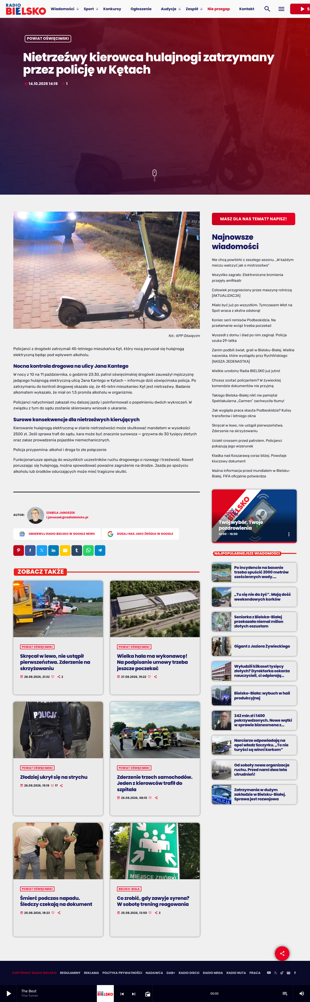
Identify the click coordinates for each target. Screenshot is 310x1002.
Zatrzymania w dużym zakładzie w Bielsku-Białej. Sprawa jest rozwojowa (260, 794)
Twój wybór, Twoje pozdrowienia (241, 525)
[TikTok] (282, 973)
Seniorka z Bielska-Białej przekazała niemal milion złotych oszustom (258, 621)
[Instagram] (288, 973)
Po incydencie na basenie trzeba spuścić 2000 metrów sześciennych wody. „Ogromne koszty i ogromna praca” (261, 577)
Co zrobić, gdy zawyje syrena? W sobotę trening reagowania (153, 901)
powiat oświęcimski (48, 38)
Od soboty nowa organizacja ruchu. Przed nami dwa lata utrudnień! (261, 769)
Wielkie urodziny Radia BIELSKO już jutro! (246, 371)
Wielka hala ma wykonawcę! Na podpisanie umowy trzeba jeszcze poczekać (152, 662)
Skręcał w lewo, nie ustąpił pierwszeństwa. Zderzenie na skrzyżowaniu (55, 662)
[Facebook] (295, 973)
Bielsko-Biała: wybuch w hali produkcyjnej (262, 695)
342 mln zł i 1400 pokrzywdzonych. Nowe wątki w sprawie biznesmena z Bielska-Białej (263, 723)
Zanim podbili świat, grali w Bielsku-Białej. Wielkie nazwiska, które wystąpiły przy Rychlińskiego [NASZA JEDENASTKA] (253, 355)
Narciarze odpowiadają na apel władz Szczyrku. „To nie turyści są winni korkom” (261, 745)
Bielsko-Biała (129, 889)
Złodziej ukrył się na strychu (53, 777)
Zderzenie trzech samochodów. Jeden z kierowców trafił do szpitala (155, 783)
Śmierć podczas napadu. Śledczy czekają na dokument (56, 901)
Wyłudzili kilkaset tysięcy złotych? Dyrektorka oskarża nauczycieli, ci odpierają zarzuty (262, 673)
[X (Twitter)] (275, 973)
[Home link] (26, 9)
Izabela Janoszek (60, 513)
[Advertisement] (155, 128)
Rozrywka (228, 513)
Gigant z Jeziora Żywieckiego (262, 646)
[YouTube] (269, 973)
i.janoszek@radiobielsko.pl (67, 517)
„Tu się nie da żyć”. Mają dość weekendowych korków (262, 597)
